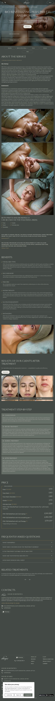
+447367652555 (7, 608)
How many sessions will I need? (14, 560)
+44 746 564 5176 (20, 660)
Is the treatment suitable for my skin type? (18, 551)
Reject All (18, 695)
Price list (33, 656)
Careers (45, 663)
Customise (9, 695)
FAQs (27, 51)
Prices (33, 48)
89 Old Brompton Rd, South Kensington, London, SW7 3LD (19, 605)
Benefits (10, 48)
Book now (27, 26)
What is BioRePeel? (9, 542)
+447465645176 (7, 680)
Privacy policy (47, 661)
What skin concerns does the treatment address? (21, 547)
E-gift (44, 656)
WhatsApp (7, 611)
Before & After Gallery (21, 48)
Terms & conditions (48, 659)
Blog (32, 663)
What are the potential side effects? (15, 556)
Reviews (45, 48)
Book (50, 2)
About (32, 661)
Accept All (28, 695)
